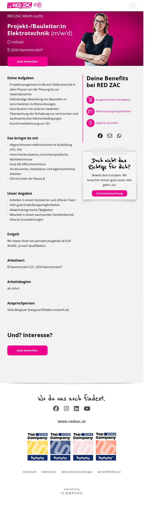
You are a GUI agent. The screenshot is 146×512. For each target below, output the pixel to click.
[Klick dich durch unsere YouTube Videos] (87, 409)
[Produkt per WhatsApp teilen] (119, 136)
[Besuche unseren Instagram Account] (66, 409)
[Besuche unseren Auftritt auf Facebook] (56, 409)
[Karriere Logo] (24, 5)
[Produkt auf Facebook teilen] (100, 136)
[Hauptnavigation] (132, 5)
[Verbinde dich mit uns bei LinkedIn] (76, 409)
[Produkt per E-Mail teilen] (109, 136)
